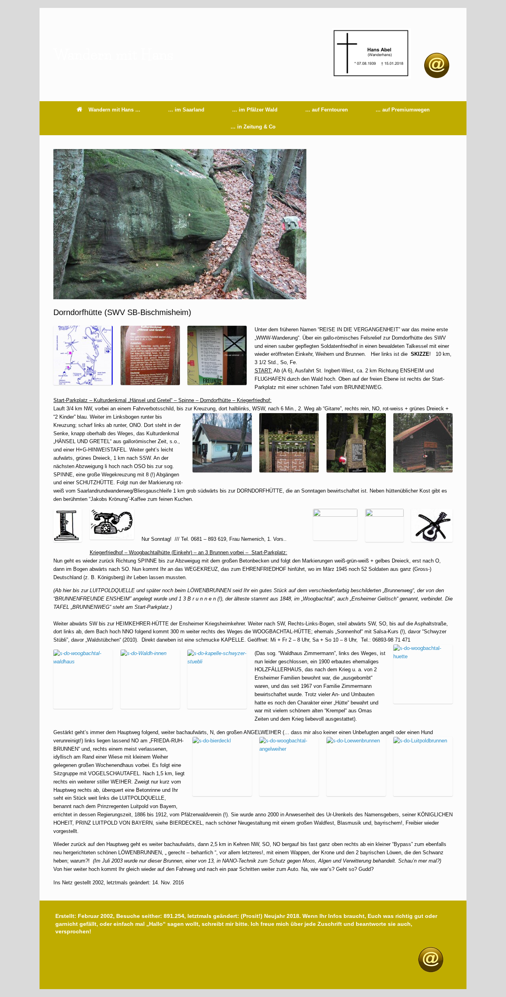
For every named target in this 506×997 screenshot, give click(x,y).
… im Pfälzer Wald (255, 110)
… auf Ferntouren (326, 110)
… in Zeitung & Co (253, 127)
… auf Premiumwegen (403, 110)
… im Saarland (186, 110)
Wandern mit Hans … (114, 110)
